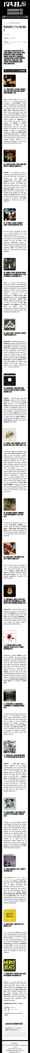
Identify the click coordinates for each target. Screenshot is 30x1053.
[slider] (23, 70)
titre (16, 668)
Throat (5, 477)
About (4, 17)
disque (24, 886)
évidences (6, 367)
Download (11, 38)
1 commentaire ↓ (7, 34)
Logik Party (7, 567)
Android (12, 42)
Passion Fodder (10, 101)
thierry (12, 1007)
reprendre (14, 403)
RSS (10, 43)
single (11, 982)
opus (5, 233)
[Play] (6, 71)
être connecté (14, 1028)
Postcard (6, 570)
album (10, 103)
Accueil (5, 23)
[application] (15, 70)
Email (18, 42)
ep (20, 185)
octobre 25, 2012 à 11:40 (14, 1009)
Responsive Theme (19, 1050)
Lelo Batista (21, 235)
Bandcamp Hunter (17, 938)
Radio (8, 23)
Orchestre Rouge (22, 99)
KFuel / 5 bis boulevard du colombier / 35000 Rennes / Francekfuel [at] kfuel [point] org (15, 1047)
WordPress (18, 1052)
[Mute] (20, 71)
